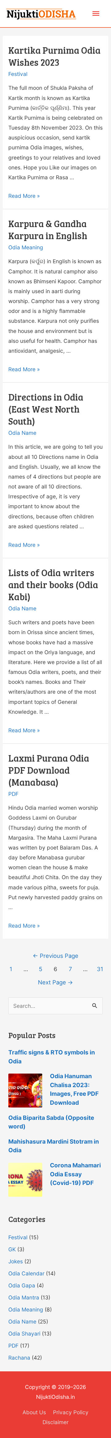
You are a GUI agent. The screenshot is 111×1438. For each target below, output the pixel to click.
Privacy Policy (70, 1412)
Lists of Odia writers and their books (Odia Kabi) (53, 584)
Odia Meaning (25, 247)
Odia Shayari (24, 1333)
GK (12, 1249)
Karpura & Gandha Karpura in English (47, 229)
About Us (34, 1412)
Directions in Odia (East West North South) (45, 409)
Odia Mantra (23, 1297)
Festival (17, 74)
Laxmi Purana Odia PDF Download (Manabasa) (48, 770)
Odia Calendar (26, 1273)
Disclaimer (55, 1422)
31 (100, 969)
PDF (13, 794)
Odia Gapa (21, 1285)
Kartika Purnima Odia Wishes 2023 (54, 56)
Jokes (15, 1261)
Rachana (19, 1357)
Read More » (24, 196)
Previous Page (55, 955)
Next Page (55, 982)
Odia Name (22, 433)
